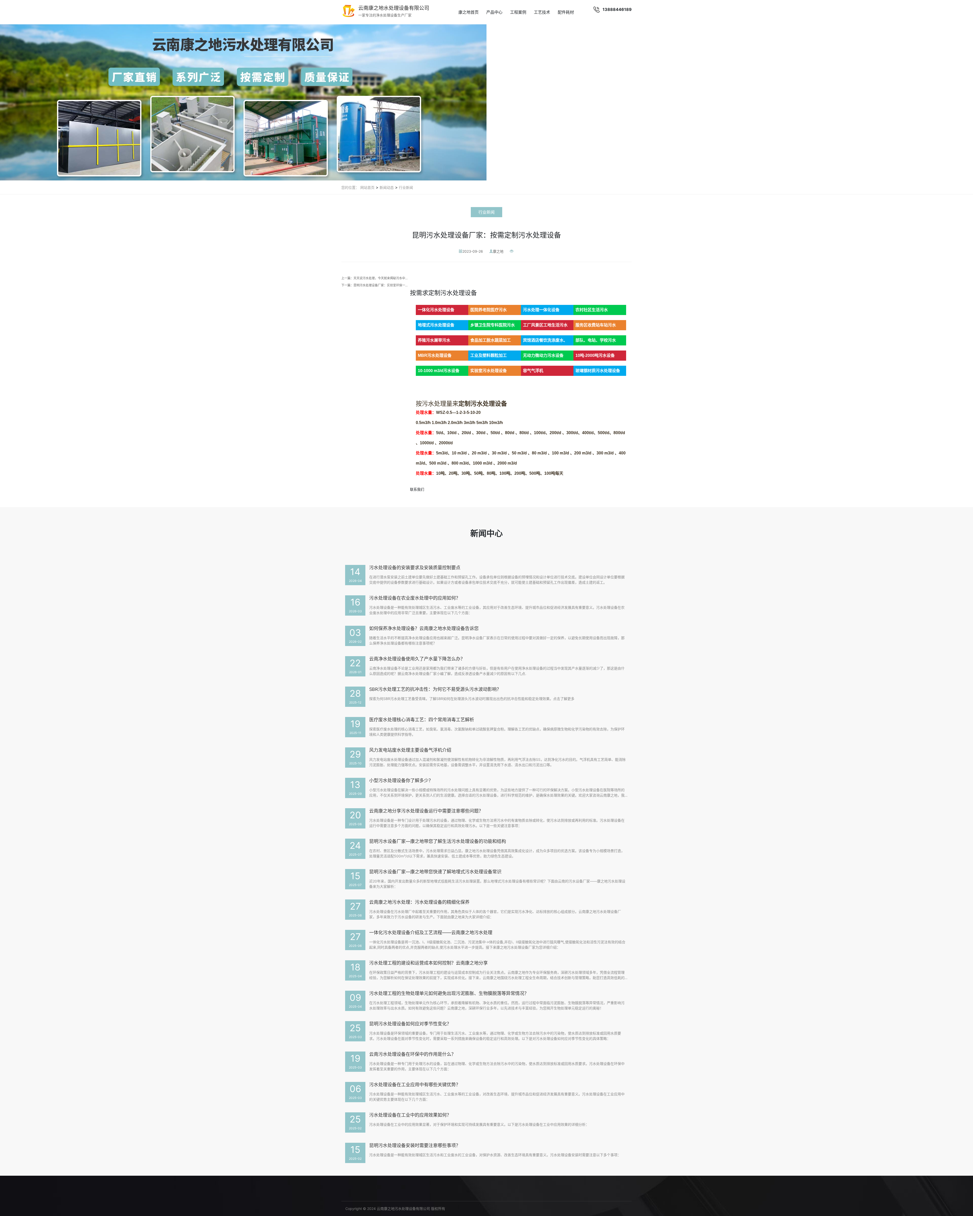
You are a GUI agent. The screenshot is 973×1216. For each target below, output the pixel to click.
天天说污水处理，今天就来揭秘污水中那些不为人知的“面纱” (394, 278)
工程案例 (518, 12)
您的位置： (350, 187)
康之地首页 (468, 12)
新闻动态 (386, 187)
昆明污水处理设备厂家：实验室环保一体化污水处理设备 (391, 285)
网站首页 (367, 187)
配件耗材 (566, 12)
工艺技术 (542, 12)
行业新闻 (405, 187)
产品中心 (494, 12)
